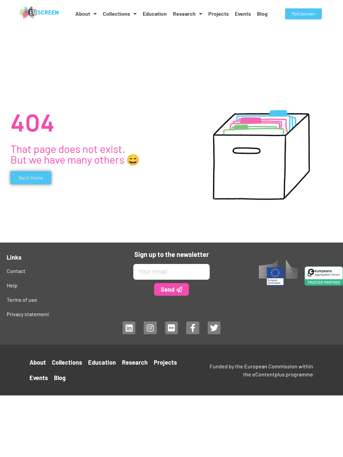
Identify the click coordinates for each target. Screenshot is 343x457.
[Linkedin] (129, 328)
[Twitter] (214, 328)
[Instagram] (150, 328)
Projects (218, 13)
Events (243, 13)
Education (155, 13)
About (82, 13)
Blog (262, 13)
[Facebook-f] (192, 328)
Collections (116, 13)
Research (184, 13)
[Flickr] (171, 328)
